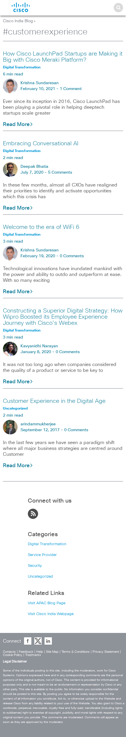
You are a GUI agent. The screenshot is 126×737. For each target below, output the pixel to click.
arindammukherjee (38, 424)
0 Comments (72, 256)
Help (39, 651)
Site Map (52, 651)
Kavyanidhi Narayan (39, 346)
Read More (16, 124)
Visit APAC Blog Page (46, 603)
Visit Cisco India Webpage (51, 614)
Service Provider (42, 555)
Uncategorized (40, 577)
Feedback (26, 651)
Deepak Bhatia (34, 167)
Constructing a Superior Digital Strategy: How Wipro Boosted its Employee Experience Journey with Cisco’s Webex (62, 317)
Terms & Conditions (76, 651)
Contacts (9, 651)
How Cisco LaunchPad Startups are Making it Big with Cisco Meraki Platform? (62, 57)
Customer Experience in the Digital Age (54, 401)
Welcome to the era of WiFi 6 (41, 227)
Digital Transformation (47, 544)
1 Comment (71, 89)
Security (35, 566)
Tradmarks (33, 655)
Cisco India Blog (18, 21)
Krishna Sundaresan (40, 83)
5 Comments (60, 172)
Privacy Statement (106, 651)
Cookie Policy (12, 655)
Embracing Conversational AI (40, 143)
